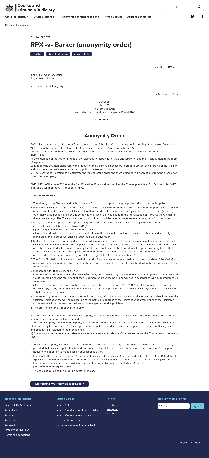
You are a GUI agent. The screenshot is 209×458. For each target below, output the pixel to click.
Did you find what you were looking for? (59, 384)
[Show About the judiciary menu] (28, 17)
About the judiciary (15, 16)
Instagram (112, 409)
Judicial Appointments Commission (76, 415)
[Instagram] (197, 17)
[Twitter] (192, 17)
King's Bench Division (58, 54)
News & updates (113, 16)
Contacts (10, 415)
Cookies (10, 420)
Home (12, 25)
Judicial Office (64, 405)
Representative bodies (69, 420)
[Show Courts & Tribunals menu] (56, 17)
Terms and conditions (17, 435)
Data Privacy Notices (17, 430)
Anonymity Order (81, 54)
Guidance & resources (138, 16)
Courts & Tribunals (44, 16)
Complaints (11, 410)
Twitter (111, 413)
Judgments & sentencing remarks (80, 16)
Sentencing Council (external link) (75, 425)
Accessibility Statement (18, 405)
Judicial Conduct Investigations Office (78, 410)
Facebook (112, 405)
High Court (37, 54)
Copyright (10, 425)
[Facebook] (202, 17)
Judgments (23, 25)
